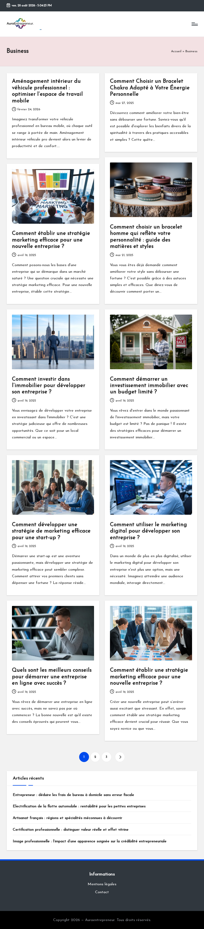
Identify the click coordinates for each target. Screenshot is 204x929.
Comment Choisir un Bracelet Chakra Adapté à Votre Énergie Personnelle (150, 88)
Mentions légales (102, 884)
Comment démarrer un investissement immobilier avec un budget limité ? (149, 386)
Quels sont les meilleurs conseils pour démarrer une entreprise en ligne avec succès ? (52, 677)
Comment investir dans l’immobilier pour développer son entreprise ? (48, 386)
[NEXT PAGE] (120, 757)
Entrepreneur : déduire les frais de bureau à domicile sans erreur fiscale (73, 795)
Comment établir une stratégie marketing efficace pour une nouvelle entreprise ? (51, 240)
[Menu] (194, 24)
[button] (120, 757)
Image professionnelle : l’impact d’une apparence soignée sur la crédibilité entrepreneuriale (90, 841)
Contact (102, 892)
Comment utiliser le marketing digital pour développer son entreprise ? (148, 531)
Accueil (176, 51)
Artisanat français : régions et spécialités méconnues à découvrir (67, 818)
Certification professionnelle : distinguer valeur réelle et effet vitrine (71, 830)
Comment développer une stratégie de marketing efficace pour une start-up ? (51, 531)
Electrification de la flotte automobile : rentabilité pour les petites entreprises (79, 806)
